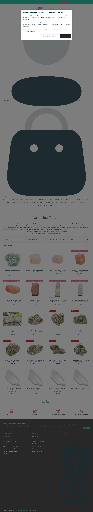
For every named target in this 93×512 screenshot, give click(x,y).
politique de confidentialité (44, 29)
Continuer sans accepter (49, 36)
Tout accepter (65, 36)
